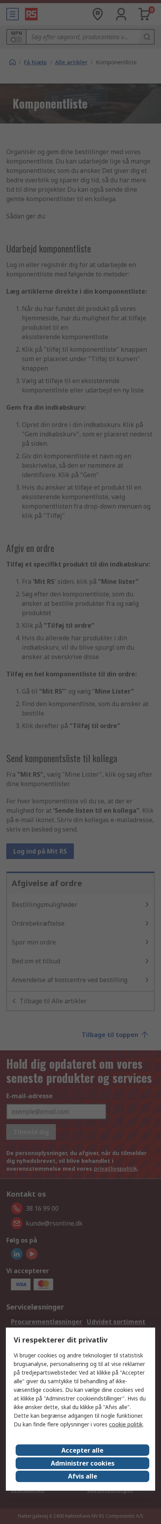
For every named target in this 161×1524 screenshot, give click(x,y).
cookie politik (126, 1424)
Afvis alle (82, 1476)
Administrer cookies (82, 1463)
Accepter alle (82, 1450)
